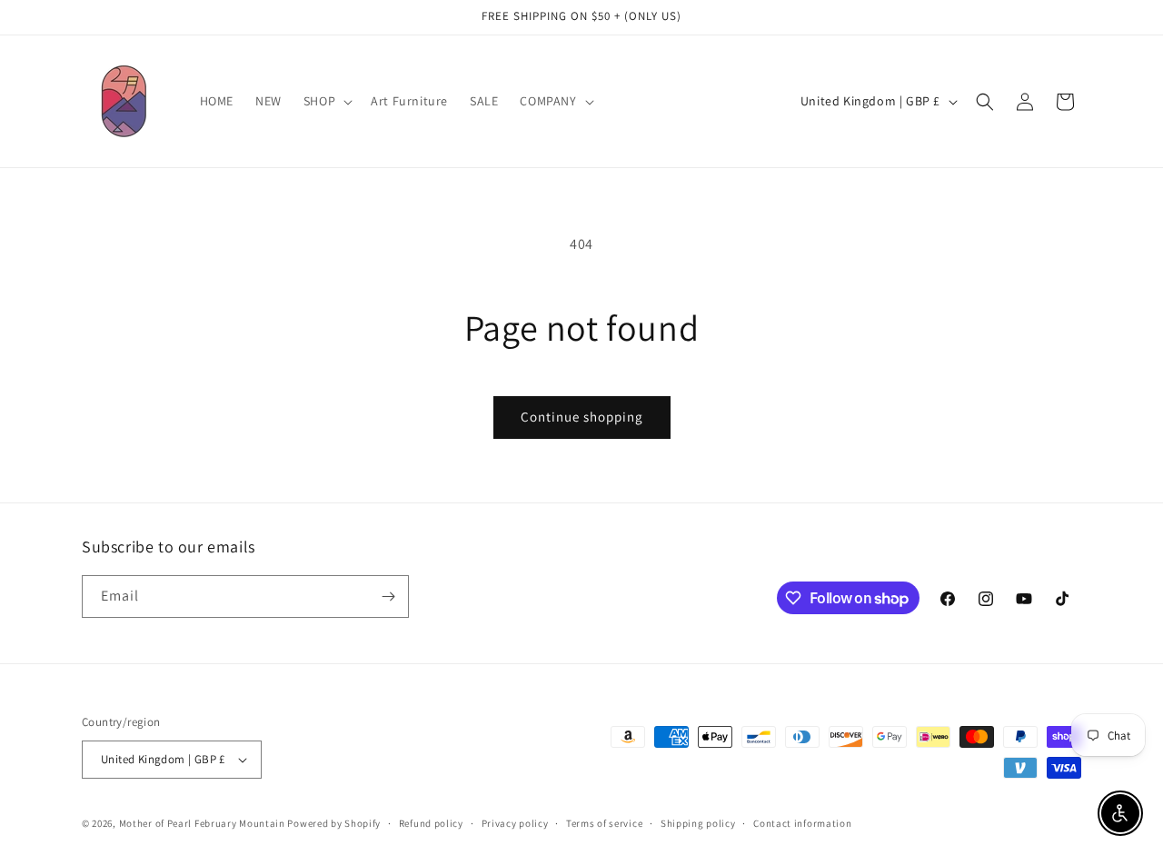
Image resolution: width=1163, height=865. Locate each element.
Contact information (802, 823)
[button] (326, 101)
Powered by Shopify (334, 823)
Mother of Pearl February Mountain (202, 823)
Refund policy (431, 823)
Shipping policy (698, 823)
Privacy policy (515, 823)
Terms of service (604, 823)
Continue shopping (582, 416)
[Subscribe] (388, 596)
